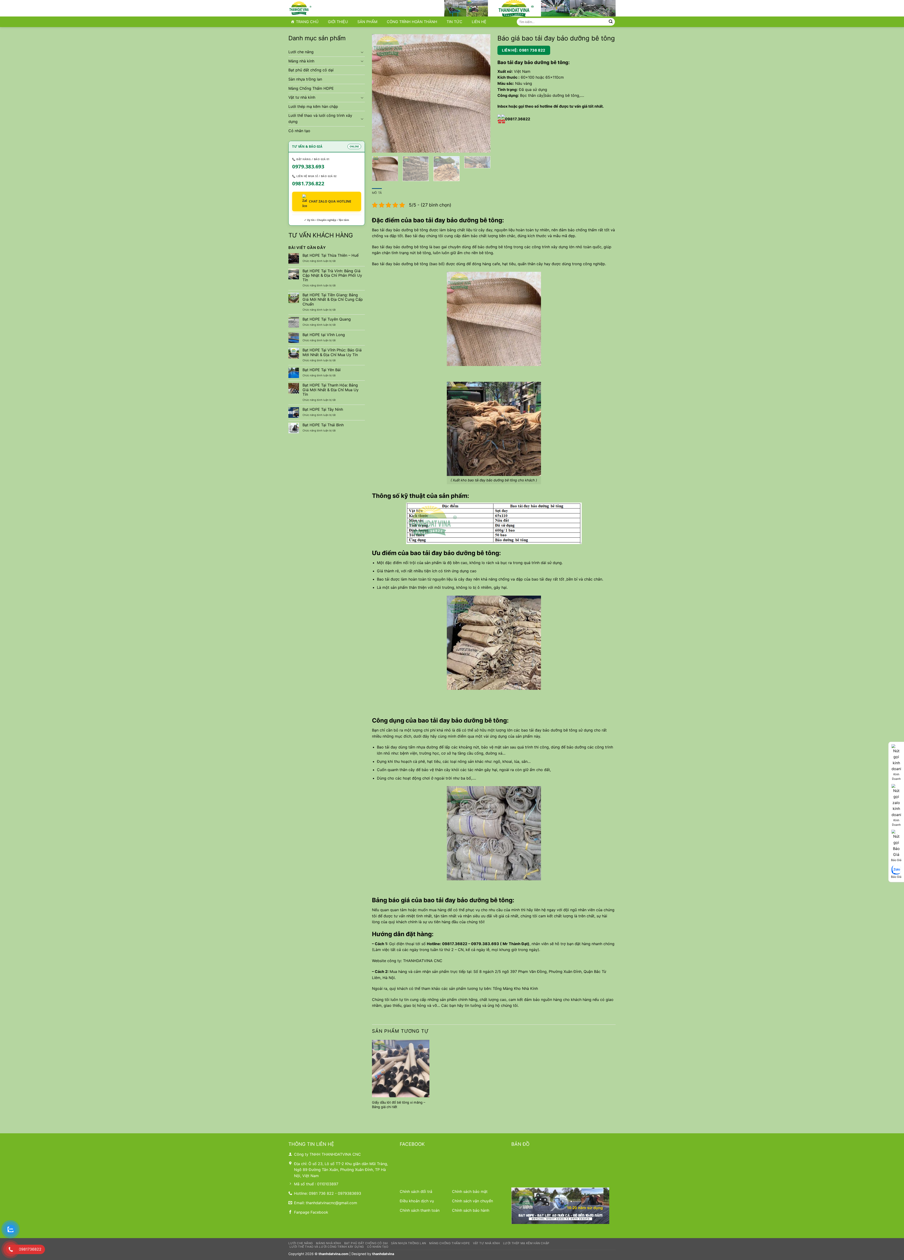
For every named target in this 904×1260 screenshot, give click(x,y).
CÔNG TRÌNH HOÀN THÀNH (412, 21)
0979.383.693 (308, 166)
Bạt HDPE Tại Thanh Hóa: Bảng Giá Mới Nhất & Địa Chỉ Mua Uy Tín (331, 389)
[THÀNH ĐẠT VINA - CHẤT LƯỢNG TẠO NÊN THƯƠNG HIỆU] (311, 8)
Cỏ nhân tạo (299, 130)
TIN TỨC (454, 21)
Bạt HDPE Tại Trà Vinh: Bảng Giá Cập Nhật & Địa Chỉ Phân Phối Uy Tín (332, 275)
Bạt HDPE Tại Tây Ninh (323, 409)
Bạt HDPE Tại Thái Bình (323, 425)
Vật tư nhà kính (301, 97)
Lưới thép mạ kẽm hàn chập (313, 106)
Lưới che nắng (301, 51)
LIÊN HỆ (479, 21)
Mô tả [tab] (377, 193)
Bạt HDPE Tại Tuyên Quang (327, 319)
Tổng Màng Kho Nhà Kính (515, 988)
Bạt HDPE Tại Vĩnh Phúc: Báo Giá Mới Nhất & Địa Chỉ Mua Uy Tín (332, 352)
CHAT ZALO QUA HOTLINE (330, 201)
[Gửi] (611, 22)
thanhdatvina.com (333, 1254)
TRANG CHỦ (307, 21)
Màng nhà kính (301, 61)
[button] (378, 146)
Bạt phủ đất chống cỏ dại (311, 70)
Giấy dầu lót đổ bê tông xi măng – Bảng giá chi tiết (398, 1104)
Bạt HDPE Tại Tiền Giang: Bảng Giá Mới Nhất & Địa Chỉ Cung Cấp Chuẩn (333, 299)
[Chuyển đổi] (362, 52)
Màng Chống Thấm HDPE (311, 88)
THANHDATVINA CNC (422, 960)
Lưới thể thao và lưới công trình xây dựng (320, 118)
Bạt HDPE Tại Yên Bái (322, 370)
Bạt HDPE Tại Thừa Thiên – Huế (331, 255)
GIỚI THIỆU (338, 21)
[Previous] (380, 93)
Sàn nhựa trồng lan (305, 79)
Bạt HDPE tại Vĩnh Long (324, 335)
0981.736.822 (308, 183)
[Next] (482, 93)
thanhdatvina (383, 1254)
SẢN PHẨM (367, 21)
